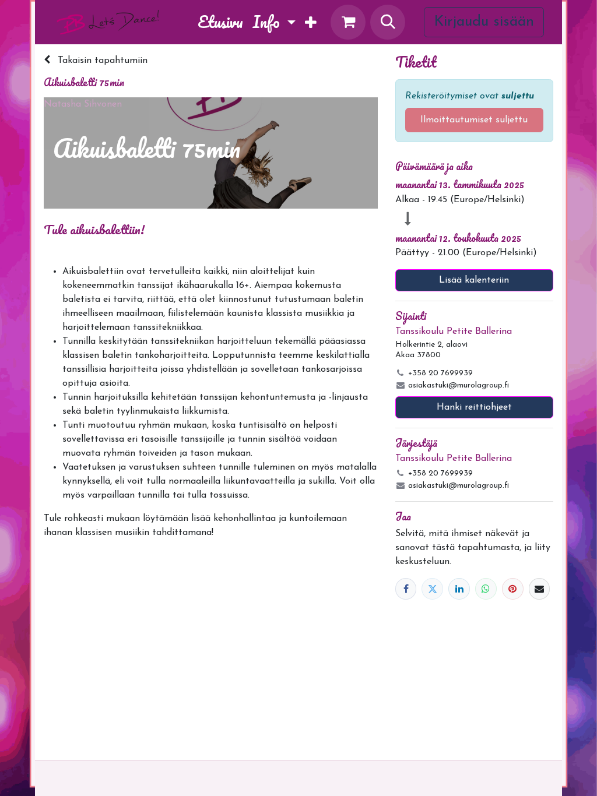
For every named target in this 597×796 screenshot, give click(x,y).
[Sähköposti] (539, 589)
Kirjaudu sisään (484, 22)
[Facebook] (406, 589)
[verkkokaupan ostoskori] (348, 22)
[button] (387, 22)
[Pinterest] (513, 589)
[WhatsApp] (486, 589)
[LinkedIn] (459, 589)
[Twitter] (432, 589)
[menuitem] (220, 22)
